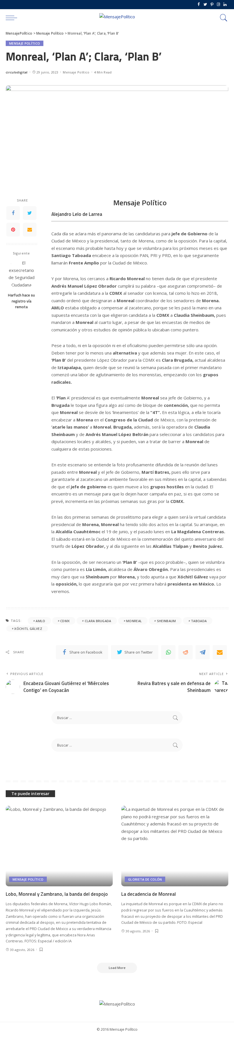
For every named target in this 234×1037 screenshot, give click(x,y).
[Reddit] (185, 652)
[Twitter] (205, 4)
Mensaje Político (24, 43)
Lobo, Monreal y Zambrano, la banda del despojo (57, 894)
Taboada (199, 621)
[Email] (30, 229)
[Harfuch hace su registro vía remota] (22, 274)
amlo (40, 621)
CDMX (65, 621)
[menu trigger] (13, 17)
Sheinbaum (166, 621)
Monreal (134, 621)
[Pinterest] (212, 4)
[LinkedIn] (225, 4)
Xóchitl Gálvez (28, 628)
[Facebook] (198, 4)
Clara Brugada (98, 621)
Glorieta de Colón (145, 879)
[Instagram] (218, 4)
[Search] (222, 17)
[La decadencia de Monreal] (174, 846)
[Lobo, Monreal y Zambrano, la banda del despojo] (59, 846)
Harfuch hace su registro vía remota (21, 301)
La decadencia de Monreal (148, 894)
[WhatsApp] (168, 652)
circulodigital (17, 72)
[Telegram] (202, 652)
